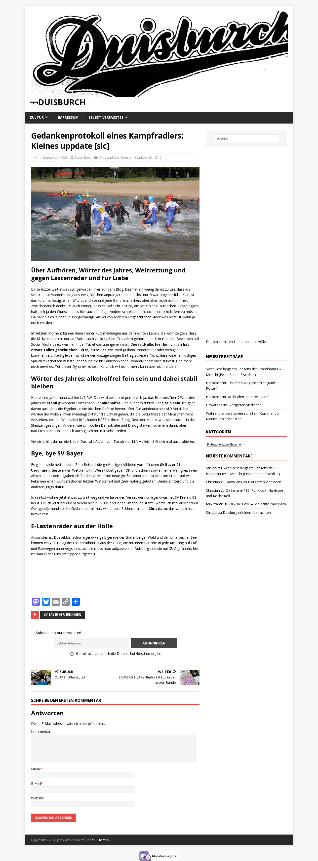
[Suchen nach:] (246, 138)
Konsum (127, 157)
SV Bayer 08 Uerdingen (62, 614)
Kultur (37, 117)
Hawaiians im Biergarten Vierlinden (234, 405)
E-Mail (36, 783)
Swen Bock (83, 157)
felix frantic (215, 504)
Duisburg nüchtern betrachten (247, 512)
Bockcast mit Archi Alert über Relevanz (237, 396)
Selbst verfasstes (106, 117)
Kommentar (40, 731)
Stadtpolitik (143, 157)
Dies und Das (109, 157)
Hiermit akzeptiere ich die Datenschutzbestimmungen (117, 653)
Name (36, 769)
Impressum (68, 117)
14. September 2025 (53, 157)
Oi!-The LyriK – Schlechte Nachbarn (257, 504)
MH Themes (100, 840)
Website (37, 798)
